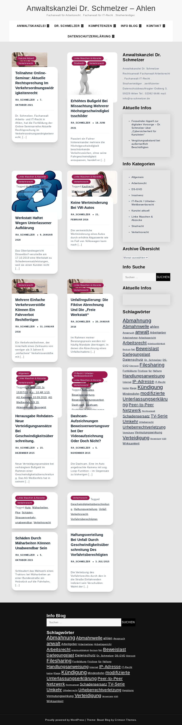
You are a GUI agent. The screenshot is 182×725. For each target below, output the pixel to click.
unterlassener (24, 191)
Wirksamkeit (131, 443)
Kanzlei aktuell (26, 58)
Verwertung (155, 439)
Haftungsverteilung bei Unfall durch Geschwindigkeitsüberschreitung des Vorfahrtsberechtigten (90, 545)
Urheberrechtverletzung (144, 427)
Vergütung (128, 432)
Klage (133, 388)
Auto (28, 507)
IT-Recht (160, 382)
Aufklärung (32, 186)
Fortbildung (130, 370)
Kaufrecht (88, 186)
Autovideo (88, 389)
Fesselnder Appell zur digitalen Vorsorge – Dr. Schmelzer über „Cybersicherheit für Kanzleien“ (146, 128)
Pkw (17, 512)
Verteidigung (136, 437)
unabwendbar (23, 522)
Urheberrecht (146, 422)
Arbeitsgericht (147, 337)
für (150, 370)
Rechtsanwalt (148, 411)
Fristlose (143, 371)
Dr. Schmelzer (67, 25)
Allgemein (23, 373)
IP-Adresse (143, 381)
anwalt (142, 331)
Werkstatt (22, 196)
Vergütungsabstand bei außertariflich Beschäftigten (146, 144)
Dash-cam (78, 404)
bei (133, 349)
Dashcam (92, 404)
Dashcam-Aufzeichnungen (88, 409)
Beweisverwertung (83, 394)
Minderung (78, 191)
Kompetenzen (100, 25)
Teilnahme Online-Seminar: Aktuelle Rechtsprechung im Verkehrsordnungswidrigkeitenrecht (34, 83)
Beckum (126, 349)
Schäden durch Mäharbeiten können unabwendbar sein (32, 543)
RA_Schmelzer (25, 100)
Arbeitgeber (158, 332)
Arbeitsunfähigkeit (156, 343)
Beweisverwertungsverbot (88, 399)
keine (126, 388)
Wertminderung (81, 196)
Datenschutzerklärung (89, 36)
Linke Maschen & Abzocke (87, 58)
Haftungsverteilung (85, 509)
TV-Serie (159, 416)
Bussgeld (40, 407)
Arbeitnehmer (130, 338)
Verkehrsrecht (25, 63)
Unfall (102, 509)
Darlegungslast (136, 354)
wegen (39, 191)
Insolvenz (137, 195)
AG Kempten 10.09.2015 (31, 397)
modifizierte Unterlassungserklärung (145, 399)
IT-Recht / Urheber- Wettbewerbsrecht (84, 374)
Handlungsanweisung (144, 375)
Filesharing (152, 365)
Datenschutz (133, 360)
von (164, 438)
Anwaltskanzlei (31, 25)
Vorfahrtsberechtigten (84, 519)
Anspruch (128, 332)
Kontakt (153, 25)
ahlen (154, 327)
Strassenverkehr (25, 517)
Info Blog (129, 25)
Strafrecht (79, 63)
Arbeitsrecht (139, 183)
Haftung (157, 371)
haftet (44, 186)
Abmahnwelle (136, 326)
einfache (21, 291)
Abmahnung (137, 320)
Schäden (27, 512)
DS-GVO (137, 189)
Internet (127, 382)
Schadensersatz (136, 416)
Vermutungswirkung (148, 432)
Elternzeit (134, 366)
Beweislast (147, 348)
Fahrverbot (35, 291)
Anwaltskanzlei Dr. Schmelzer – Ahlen (91, 8)
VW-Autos (93, 191)
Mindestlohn (131, 393)
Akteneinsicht (24, 407)
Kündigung (150, 387)
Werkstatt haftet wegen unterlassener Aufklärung (33, 223)
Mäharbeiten (40, 507)
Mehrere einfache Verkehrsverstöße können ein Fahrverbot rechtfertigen (30, 310)
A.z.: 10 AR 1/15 (40, 392)
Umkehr (130, 421)
